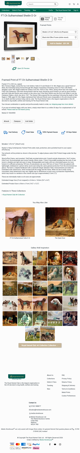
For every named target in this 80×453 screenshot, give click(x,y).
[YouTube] (55, 445)
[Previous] (3, 37)
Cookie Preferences (69, 396)
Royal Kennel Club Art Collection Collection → (40, 345)
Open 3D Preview (23, 68)
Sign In (76, 10)
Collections (5, 10)
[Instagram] (60, 445)
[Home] (13, 6)
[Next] (37, 37)
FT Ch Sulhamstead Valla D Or (20, 238)
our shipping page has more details (61, 104)
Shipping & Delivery (68, 385)
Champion (17, 121)
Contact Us (32, 403)
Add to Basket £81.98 (59, 43)
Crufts (51, 10)
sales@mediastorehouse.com (41, 410)
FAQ (63, 375)
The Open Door (60, 238)
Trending (27, 10)
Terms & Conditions (68, 389)
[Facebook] (50, 445)
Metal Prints (66, 392)
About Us (50, 375)
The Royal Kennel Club (63, 10)
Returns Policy (67, 382)
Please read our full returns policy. (18, 109)
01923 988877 (36, 406)
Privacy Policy (67, 379)
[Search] (55, 4)
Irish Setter (29, 121)
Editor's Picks (17, 10)
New (34, 10)
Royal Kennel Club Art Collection (14, 195)
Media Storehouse (46, 440)
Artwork (6, 121)
